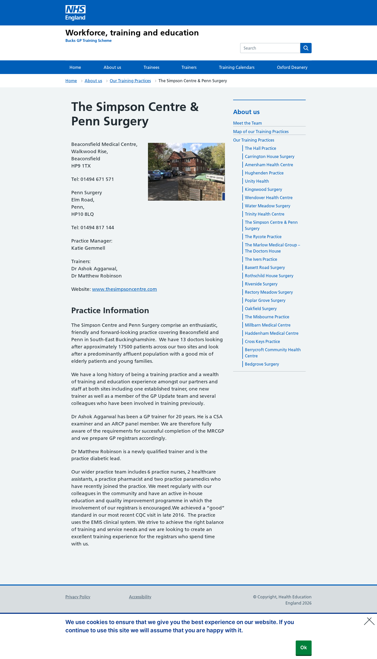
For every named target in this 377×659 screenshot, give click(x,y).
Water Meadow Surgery (267, 205)
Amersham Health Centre (269, 164)
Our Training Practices (130, 80)
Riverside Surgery (261, 283)
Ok (303, 648)
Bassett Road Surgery (265, 267)
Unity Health (257, 181)
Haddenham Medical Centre (272, 333)
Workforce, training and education (132, 33)
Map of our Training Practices (261, 131)
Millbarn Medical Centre (268, 325)
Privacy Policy (77, 596)
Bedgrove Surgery (262, 364)
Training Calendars (236, 67)
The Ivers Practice (261, 259)
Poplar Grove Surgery (265, 300)
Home (75, 67)
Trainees (151, 67)
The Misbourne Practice (267, 316)
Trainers (189, 67)
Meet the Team (247, 123)
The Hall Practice (260, 148)
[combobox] (270, 48)
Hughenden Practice (264, 172)
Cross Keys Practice (262, 341)
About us (112, 67)
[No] (370, 617)
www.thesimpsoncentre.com (124, 289)
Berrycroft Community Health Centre (273, 352)
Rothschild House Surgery (269, 275)
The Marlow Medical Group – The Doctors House (272, 248)
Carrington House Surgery (269, 156)
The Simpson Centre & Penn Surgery (271, 225)
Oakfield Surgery (261, 308)
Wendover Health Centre (269, 197)
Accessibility (140, 596)
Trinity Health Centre (264, 214)
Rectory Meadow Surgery (269, 292)
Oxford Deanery (292, 67)
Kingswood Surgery (263, 189)
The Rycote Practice (263, 236)
